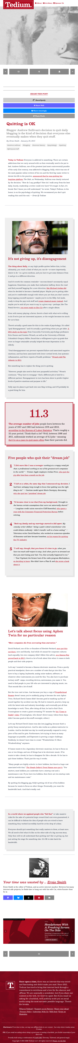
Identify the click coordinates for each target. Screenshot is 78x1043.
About (39, 3)
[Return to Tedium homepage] (18, 4)
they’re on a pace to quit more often (26, 440)
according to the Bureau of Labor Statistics (30, 430)
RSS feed (53, 1011)
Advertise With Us (40, 1011)
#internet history (38, 145)
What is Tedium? (26, 1008)
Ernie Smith (56, 882)
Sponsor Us (59, 3)
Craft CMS (38, 1037)
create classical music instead (50, 301)
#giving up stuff (13, 149)
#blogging (26, 145)
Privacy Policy (26, 1011)
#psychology (52, 145)
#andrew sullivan (13, 145)
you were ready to (32, 307)
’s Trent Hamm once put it (44, 767)
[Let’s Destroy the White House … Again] (39, 71)
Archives (48, 3)
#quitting (62, 145)
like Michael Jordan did (56, 288)
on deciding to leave (21, 561)
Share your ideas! (61, 1008)
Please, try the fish (59, 1041)
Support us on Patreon (44, 1008)
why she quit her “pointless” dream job (29, 493)
